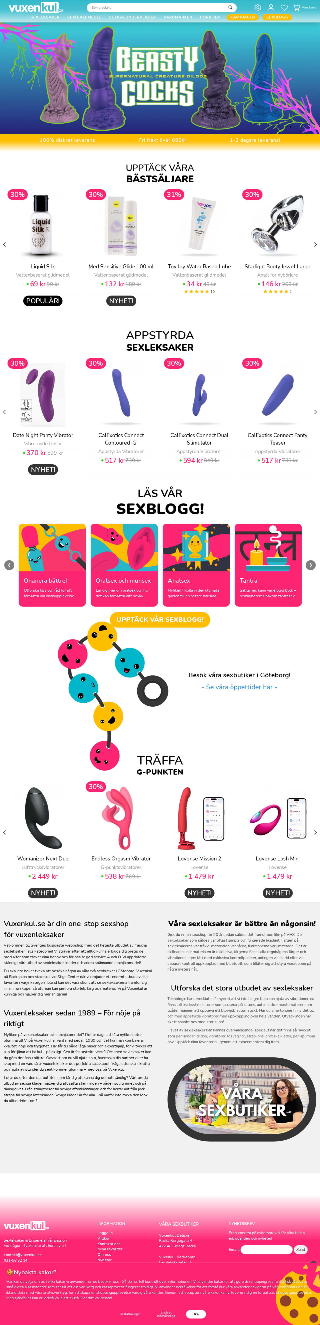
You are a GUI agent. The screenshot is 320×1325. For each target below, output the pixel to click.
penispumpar (304, 1036)
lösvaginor (236, 1036)
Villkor (104, 1238)
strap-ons (255, 1036)
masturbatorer (291, 1004)
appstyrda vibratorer (200, 1016)
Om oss (104, 1254)
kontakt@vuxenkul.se (23, 1254)
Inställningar (130, 1314)
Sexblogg (277, 17)
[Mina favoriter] (285, 7)
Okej (196, 1314)
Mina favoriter (110, 1249)
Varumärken (178, 17)
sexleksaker (178, 940)
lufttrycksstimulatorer (195, 1004)
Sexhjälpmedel (84, 17)
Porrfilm (210, 17)
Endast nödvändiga (166, 1314)
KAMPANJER (242, 17)
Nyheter (105, 1260)
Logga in (105, 1232)
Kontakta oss (109, 1243)
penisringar (185, 1036)
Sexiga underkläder (132, 17)
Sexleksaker (45, 17)
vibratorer (217, 1036)
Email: (234, 1249)
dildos (201, 1036)
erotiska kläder (278, 1036)
